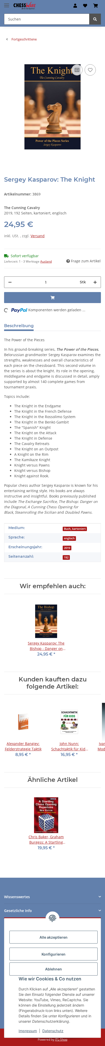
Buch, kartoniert (75, 529)
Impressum (28, 1031)
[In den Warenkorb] (8, 55)
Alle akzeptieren (54, 937)
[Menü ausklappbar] (6, 3)
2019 (67, 548)
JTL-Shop (61, 1039)
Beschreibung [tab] (19, 325)
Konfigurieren (53, 954)
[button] (75, 6)
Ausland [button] (46, 261)
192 (66, 557)
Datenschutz (52, 1031)
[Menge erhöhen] (95, 282)
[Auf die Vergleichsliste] (77, 70)
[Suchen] (95, 19)
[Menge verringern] (10, 282)
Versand (38, 235)
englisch (69, 538)
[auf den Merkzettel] (90, 70)
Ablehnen (53, 969)
